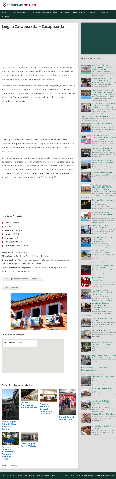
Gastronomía (79, 12)
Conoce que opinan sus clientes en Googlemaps (22, 279)
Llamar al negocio (11, 287)
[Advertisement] (39, 49)
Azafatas (65, 12)
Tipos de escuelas (19, 12)
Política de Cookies (85, 475)
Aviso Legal (70, 475)
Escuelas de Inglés (11, 466)
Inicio (4, 12)
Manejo (93, 12)
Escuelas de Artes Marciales (44, 12)
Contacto (6, 17)
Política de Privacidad (104, 475)
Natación (105, 12)
